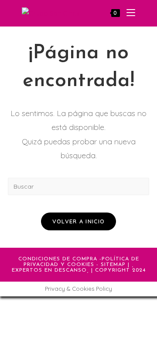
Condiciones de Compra (57, 259)
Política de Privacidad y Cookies (81, 261)
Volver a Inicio (78, 221)
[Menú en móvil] (127, 13)
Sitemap (113, 264)
